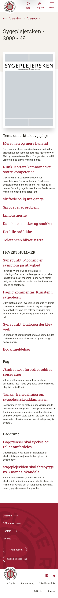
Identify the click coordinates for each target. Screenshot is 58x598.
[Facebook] (47, 575)
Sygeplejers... (16, 18)
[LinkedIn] (53, 575)
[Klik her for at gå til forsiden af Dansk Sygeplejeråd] (14, 6)
